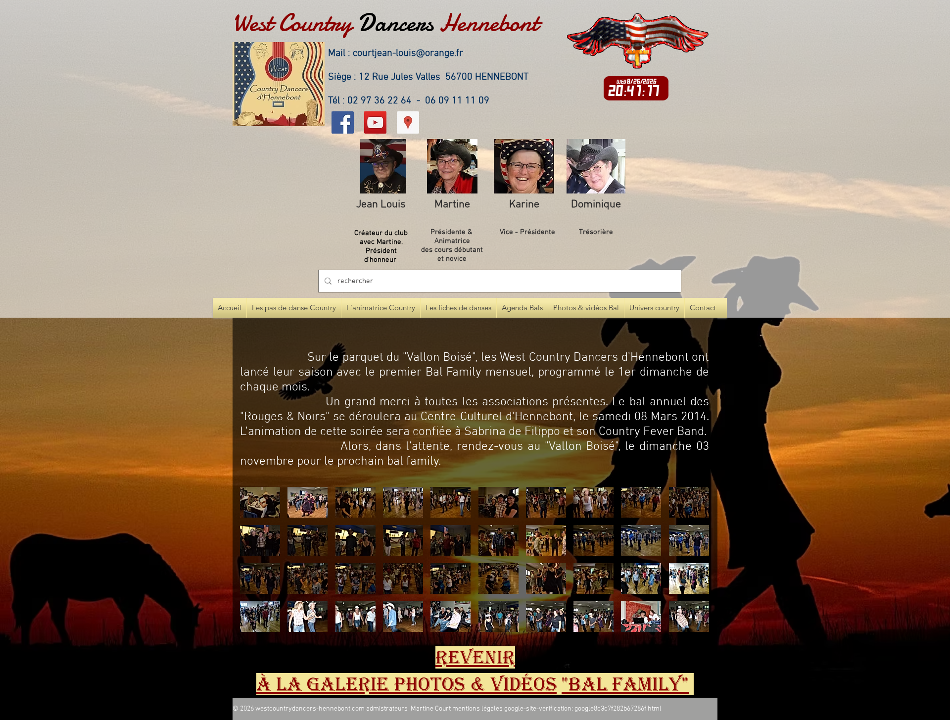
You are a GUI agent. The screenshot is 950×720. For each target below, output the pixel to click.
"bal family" (625, 684)
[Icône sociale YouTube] (375, 122)
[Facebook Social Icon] (343, 122)
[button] (260, 502)
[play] (688, 623)
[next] (691, 565)
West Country (292, 23)
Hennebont (488, 23)
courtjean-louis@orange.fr (408, 53)
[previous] (258, 565)
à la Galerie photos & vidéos (406, 684)
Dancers (395, 23)
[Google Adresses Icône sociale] (408, 122)
